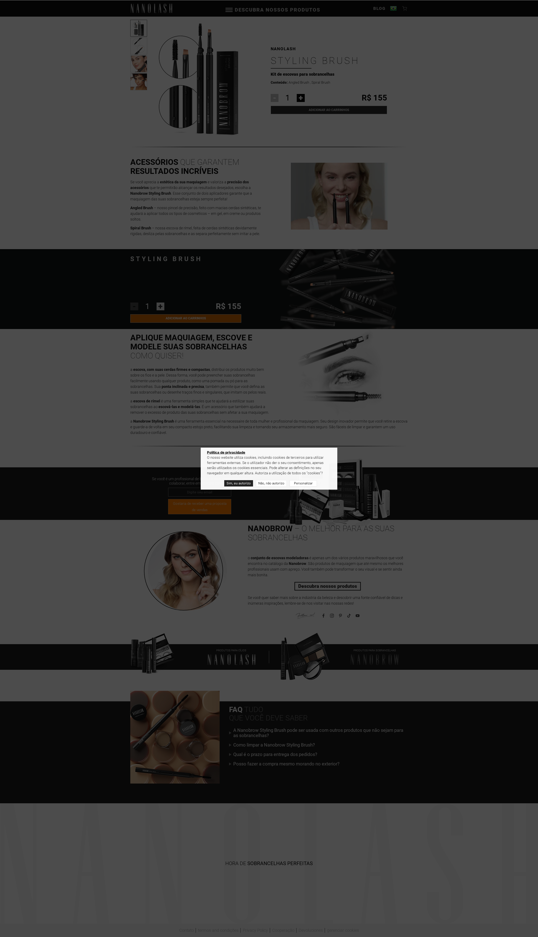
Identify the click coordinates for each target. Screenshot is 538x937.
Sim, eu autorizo (239, 483)
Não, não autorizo (271, 483)
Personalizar (303, 483)
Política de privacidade (226, 452)
